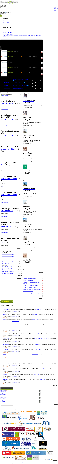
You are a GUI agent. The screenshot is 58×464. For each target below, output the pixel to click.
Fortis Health (6, 227)
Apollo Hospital (6, 363)
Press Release (30, 285)
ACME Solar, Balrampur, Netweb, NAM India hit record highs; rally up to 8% (31, 212)
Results (29, 280)
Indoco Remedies (6, 309)
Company (8, 12)
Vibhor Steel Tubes (6, 22)
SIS (2, 165)
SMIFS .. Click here (15, 311)
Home (55, 10)
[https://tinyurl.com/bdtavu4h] (24, 82)
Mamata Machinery (8, 149)
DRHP (29, 278)
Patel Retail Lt (6, 82)
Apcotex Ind (5, 374)
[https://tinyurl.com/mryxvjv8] (28, 85)
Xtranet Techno (5, 20)
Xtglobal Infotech (6, 24)
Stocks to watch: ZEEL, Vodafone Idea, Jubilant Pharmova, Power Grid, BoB (31, 141)
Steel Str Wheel (6, 338)
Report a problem (3, 5)
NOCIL (4, 328)
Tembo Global (5, 23)
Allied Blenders (10, 51)
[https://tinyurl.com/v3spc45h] (24, 88)
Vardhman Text (5, 349)
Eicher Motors (5, 368)
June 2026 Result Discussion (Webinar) (20, 85)
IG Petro (4, 358)
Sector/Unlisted (3, 13)
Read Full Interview (4, 106)
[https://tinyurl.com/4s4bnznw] (13, 80)
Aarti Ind (4, 314)
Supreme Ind (5, 324)
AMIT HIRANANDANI (45, 338)
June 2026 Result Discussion (8, 34)
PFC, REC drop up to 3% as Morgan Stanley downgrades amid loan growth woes (31, 248)
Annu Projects (6, 85)
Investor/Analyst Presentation (31, 283)
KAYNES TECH (7, 119)
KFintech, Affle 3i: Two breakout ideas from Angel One (33, 105)
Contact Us (56, 8)
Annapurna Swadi (7, 79)
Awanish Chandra (38, 309)
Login (55, 7)
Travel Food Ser (7, 211)
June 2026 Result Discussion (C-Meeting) (20, 79)
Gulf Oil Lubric (7, 103)
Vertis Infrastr (5, 21)
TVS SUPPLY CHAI (9, 179)
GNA (3, 242)
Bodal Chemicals (6, 344)
